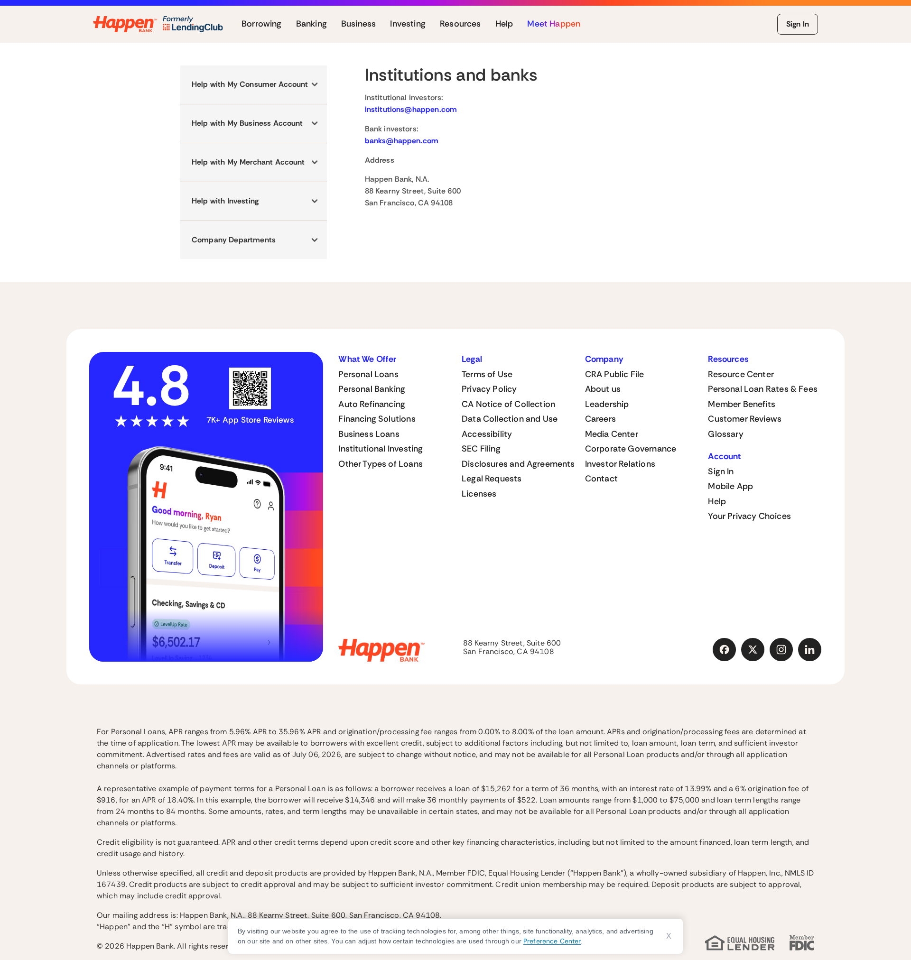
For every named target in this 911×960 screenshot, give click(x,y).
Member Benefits (741, 404)
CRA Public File (614, 374)
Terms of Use (487, 374)
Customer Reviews (744, 419)
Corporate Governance (631, 448)
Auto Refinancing (371, 404)
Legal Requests (492, 478)
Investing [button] (408, 24)
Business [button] (358, 24)
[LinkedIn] (810, 650)
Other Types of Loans (380, 464)
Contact (601, 478)
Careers (600, 419)
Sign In (797, 24)
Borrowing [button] (262, 24)
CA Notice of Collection (508, 404)
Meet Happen (553, 24)
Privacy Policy (489, 389)
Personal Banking (371, 389)
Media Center (611, 434)
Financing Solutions (376, 419)
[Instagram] (781, 650)
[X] (753, 650)
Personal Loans (368, 374)
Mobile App (730, 486)
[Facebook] (724, 650)
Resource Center (741, 374)
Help (717, 501)
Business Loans (369, 434)
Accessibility (487, 434)
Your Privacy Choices (749, 516)
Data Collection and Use (510, 419)
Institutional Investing (380, 448)
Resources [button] (460, 24)
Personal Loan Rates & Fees (763, 389)
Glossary (725, 434)
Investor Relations (620, 464)
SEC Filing (481, 448)
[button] (253, 84)
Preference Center (552, 941)
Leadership (607, 404)
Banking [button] (311, 24)
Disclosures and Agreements (518, 464)
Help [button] (504, 24)
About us (603, 389)
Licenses (479, 493)
